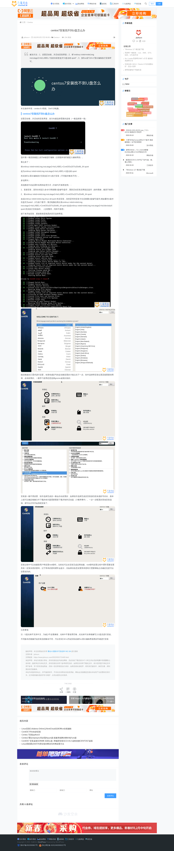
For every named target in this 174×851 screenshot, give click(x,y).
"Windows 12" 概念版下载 (134, 49)
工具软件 (115, 4)
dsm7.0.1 (136, 100)
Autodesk (147, 106)
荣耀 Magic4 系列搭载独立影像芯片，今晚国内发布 (92, 698)
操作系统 (68, 4)
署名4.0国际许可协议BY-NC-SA (59, 651)
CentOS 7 (135, 110)
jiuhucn (26, 37)
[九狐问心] (20, 3)
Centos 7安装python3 (31, 735)
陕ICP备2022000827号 (29, 845)
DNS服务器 (144, 100)
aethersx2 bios (145, 112)
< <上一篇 (25, 701)
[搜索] (145, 4)
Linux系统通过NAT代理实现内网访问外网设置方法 (43, 744)
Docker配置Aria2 (141, 103)
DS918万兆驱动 (131, 107)
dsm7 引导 (138, 98)
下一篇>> (110, 701)
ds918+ (131, 110)
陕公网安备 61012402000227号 (54, 845)
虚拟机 (104, 4)
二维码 (67, 692)
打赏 (74, 692)
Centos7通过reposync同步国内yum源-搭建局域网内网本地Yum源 (49, 738)
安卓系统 (56, 4)
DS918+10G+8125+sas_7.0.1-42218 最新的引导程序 (137, 131)
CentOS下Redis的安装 (31, 732)
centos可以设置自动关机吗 (33, 698)
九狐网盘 (127, 4)
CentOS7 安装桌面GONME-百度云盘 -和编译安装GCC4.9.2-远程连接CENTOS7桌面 (57, 741)
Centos (30, 22)
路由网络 (81, 4)
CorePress (42, 842)
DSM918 (131, 103)
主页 (23, 22)
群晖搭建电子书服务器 (133, 70)
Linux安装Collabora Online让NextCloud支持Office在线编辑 (46, 729)
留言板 (138, 4)
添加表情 (34, 784)
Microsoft (149, 173)
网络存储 (93, 4)
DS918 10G (136, 108)
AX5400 (143, 110)
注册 (159, 4)
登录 (152, 4)
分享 (61, 692)
